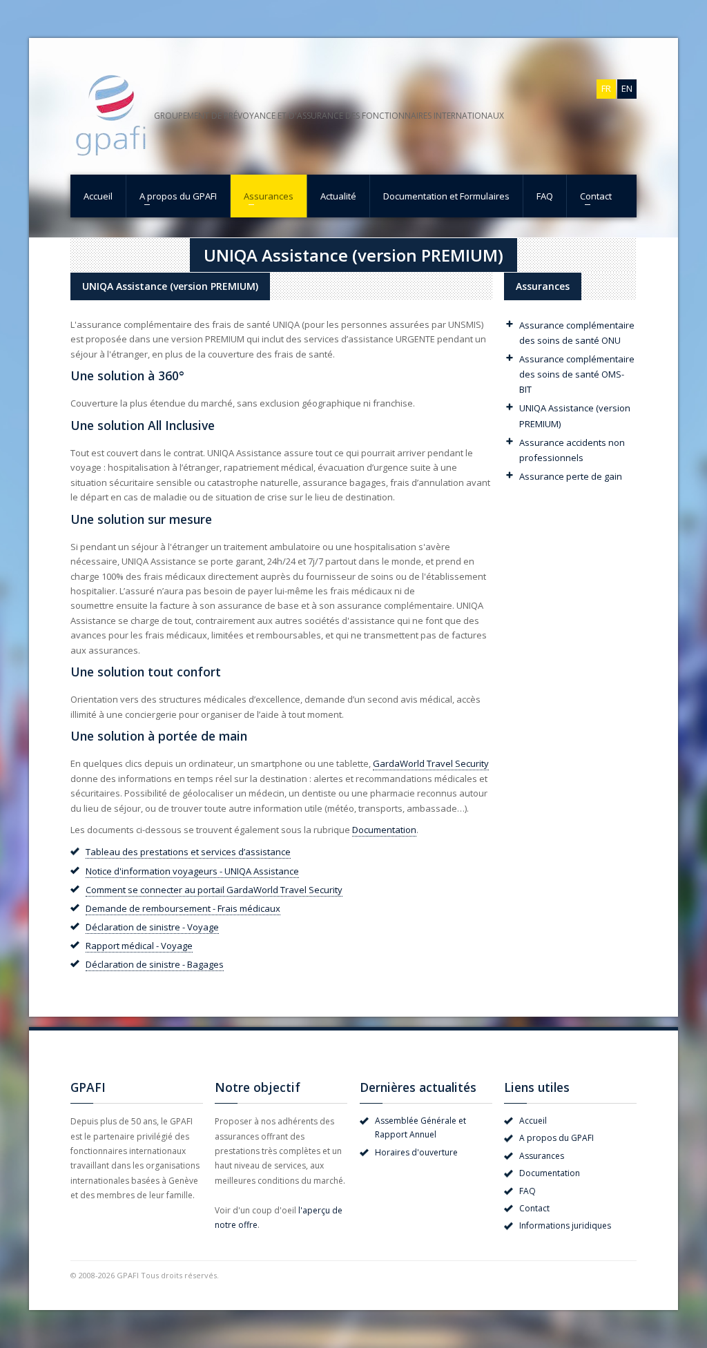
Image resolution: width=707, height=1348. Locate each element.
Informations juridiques (565, 1225)
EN (626, 88)
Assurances (268, 196)
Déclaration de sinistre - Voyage (152, 927)
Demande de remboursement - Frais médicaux (183, 908)
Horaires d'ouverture (416, 1152)
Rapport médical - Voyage (139, 945)
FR (606, 88)
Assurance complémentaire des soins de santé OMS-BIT (577, 374)
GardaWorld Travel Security (431, 763)
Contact (596, 196)
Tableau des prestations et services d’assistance (188, 852)
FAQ (544, 196)
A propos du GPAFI (178, 196)
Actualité (338, 196)
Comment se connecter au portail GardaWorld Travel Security (214, 889)
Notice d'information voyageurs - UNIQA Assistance (192, 871)
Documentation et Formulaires (446, 196)
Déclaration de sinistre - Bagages (155, 964)
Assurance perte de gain (570, 476)
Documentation (384, 829)
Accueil (98, 196)
